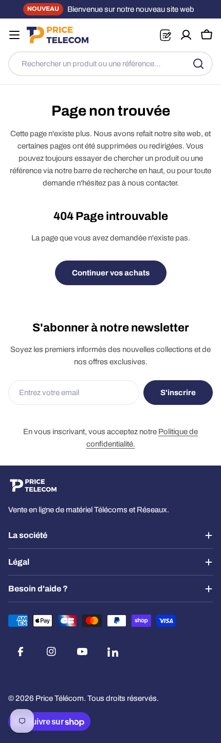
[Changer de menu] (14, 35)
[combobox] (110, 63)
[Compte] (186, 35)
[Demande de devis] (165, 35)
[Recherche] (198, 64)
